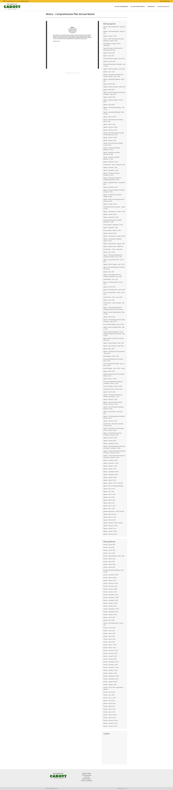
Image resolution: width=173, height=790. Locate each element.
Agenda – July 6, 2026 (108, 55)
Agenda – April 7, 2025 (109, 371)
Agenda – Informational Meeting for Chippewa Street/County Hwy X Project (113, 308)
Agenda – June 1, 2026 (108, 72)
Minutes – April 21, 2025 (109, 639)
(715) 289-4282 (166, 1)
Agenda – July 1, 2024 (108, 491)
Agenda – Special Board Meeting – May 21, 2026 (114, 80)
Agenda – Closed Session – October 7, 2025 (114, 211)
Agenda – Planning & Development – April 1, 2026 (113, 108)
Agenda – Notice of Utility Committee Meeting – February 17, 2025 (112, 403)
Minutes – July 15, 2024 (109, 692)
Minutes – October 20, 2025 (110, 603)
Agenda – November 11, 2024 (110, 463)
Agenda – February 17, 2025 (110, 399)
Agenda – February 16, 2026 (110, 127)
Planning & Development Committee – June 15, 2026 (114, 65)
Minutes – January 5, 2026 (109, 592)
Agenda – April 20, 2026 (109, 97)
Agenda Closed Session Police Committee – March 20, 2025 (114, 375)
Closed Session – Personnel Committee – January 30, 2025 (113, 424)
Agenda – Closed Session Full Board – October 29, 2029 (112, 195)
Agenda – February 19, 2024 (110, 525)
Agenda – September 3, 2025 (110, 227)
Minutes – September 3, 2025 (110, 611)
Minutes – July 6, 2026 (108, 547)
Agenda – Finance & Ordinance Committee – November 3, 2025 (114, 191)
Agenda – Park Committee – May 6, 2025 (113, 346)
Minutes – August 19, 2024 (110, 681)
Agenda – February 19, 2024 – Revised (112, 523)
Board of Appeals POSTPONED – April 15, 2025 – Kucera (113, 364)
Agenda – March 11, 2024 (109, 517)
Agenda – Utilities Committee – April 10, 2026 (113, 101)
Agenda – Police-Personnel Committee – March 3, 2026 (113, 120)
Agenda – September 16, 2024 (110, 471)
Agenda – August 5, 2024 (109, 480)
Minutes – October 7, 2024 (110, 673)
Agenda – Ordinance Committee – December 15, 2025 (111, 158)
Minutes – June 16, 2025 (109, 627)
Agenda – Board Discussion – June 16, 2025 (114, 289)
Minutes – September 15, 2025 (111, 609)
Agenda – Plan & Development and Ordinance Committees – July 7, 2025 (112, 275)
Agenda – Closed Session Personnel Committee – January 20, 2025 (112, 434)
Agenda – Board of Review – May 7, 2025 (113, 343)
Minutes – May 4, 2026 (109, 561)
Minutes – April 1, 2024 (109, 712)
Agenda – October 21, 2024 (110, 466)
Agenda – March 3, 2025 (109, 392)
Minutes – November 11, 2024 (111, 667)
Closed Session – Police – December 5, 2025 (114, 164)
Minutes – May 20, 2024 (109, 703)
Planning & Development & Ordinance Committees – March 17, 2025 (112, 382)
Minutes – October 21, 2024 (110, 670)
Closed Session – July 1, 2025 (110, 279)
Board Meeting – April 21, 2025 (111, 356)
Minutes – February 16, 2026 (110, 583)
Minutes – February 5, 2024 (110, 723)
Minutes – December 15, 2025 (110, 575)
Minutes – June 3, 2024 (109, 700)
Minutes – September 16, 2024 (111, 676)
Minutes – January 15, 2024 (110, 726)
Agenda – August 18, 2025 (109, 233)
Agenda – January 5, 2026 (109, 140)
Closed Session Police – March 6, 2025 (112, 389)
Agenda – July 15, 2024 (109, 488)
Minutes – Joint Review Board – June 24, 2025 (113, 624)
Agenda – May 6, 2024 (108, 503)
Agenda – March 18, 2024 (109, 514)
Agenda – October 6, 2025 (109, 214)
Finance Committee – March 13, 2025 (112, 386)
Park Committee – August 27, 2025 (112, 230)
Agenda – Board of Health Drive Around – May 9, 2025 (113, 339)
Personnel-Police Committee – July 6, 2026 (114, 58)
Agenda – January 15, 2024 (110, 531)
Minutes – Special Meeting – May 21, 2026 (113, 556)
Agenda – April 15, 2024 (109, 505)
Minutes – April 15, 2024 (109, 709)
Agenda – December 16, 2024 (110, 443)
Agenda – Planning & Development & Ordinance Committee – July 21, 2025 (112, 256)
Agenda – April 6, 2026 (109, 104)
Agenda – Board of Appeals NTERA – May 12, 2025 (113, 328)
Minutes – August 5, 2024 (109, 684)
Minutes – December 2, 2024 (110, 664)
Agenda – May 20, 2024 (109, 500)
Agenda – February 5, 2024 (110, 534)
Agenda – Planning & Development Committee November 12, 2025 (112, 178)
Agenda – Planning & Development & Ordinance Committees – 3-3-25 (112, 395)
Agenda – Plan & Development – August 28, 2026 (114, 27)
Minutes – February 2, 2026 (110, 586)
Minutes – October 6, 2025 (110, 606)
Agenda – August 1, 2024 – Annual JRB (113, 483)
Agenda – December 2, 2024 (110, 460)
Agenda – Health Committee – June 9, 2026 (114, 69)
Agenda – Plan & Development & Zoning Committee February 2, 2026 (113, 133)
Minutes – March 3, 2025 (109, 647)
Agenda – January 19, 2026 (110, 137)
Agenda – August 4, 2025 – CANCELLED (113, 246)
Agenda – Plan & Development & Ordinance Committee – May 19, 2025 (114, 320)
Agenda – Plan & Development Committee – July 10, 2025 (114, 268)
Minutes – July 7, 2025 (108, 620)
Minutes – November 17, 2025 (111, 597)
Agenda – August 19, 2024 (109, 477)
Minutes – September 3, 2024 (110, 679)
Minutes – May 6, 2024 (109, 706)
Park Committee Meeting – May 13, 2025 (113, 324)
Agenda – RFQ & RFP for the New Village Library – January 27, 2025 (113, 429)
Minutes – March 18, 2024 (109, 715)
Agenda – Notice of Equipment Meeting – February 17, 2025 (113, 408)
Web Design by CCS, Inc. (122, 788)
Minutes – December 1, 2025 (110, 594)
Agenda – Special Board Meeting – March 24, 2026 (113, 113)
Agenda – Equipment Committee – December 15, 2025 (111, 153)
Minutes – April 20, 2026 (109, 564)
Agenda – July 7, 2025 (108, 272)
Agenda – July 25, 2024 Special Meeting (113, 486)
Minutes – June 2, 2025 (109, 630)
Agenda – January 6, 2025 (109, 440)
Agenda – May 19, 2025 (109, 317)
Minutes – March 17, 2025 (109, 645)
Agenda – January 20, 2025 (110, 438)
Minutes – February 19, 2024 (110, 720)
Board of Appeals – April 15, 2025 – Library (114, 368)
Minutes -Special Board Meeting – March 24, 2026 (113, 571)
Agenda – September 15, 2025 (110, 217)
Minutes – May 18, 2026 (109, 559)
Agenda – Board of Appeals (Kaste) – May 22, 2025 (113, 313)
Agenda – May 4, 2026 (108, 89)
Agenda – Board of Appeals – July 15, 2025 (114, 264)
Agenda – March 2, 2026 (109, 124)
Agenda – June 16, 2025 (109, 287)
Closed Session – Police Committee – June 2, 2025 (113, 303)
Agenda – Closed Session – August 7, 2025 (114, 243)
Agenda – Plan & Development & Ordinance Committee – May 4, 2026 (114, 93)
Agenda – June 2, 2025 (108, 300)
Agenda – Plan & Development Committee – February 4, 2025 (114, 417)
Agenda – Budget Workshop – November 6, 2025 (114, 183)
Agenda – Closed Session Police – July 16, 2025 (113, 260)
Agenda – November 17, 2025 (110, 170)
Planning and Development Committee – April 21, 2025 (113, 360)
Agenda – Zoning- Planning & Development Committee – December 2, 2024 (114, 452)
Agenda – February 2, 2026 (110, 130)
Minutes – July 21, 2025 (109, 617)
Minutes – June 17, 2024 (109, 697)
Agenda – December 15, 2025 (110, 162)
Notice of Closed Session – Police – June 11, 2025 (114, 293)
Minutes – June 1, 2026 (109, 553)
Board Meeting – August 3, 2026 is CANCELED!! (112, 44)
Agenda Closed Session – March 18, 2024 (113, 511)
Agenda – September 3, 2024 (110, 474)
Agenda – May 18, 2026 (109, 84)
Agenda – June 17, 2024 (109, 494)
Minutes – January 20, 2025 (110, 656)
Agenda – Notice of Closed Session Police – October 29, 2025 (114, 200)
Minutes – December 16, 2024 (110, 662)
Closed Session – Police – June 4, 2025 (112, 297)
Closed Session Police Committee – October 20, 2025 (114, 207)
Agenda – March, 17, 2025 (109, 378)
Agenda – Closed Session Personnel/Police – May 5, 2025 (114, 352)
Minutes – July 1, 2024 (108, 695)
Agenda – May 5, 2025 (108, 348)
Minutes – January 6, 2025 (109, 659)
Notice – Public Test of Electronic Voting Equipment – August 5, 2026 (113, 39)
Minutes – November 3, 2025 (110, 600)
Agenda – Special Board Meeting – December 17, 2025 (112, 148)
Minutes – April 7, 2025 (109, 642)
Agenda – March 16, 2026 (109, 117)
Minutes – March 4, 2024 (109, 717)
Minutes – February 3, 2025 (110, 653)
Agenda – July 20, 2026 (109, 53)
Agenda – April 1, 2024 (109, 508)
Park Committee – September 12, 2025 (113, 224)
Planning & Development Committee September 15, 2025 (112, 221)
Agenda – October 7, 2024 (109, 469)
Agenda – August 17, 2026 (109, 36)
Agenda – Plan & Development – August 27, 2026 (114, 32)
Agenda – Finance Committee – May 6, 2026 (114, 87)
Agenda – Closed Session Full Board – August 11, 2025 (112, 240)
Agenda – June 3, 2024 (108, 497)
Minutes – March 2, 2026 (109, 580)
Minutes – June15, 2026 (109, 550)
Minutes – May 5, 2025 (109, 636)
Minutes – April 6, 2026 (109, 567)
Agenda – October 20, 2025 (110, 204)
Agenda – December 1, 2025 (110, 167)
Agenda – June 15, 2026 (109, 61)
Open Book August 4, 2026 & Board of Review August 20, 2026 (113, 49)
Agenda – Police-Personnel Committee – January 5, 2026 (113, 144)
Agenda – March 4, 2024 (109, 520)
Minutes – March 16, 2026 (109, 577)
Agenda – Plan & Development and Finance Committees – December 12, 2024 (114, 447)
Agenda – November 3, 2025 (110, 187)
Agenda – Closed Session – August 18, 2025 (114, 236)
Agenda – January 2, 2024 (109, 528)
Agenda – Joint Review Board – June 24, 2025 (113, 283)
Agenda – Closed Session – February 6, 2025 (113, 412)
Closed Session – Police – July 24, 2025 (112, 249)
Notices (70, 73)
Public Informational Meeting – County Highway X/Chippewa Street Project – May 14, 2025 (114, 333)
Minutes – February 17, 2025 (110, 650)
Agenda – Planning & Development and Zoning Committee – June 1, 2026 (113, 75)
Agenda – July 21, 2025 (109, 252)
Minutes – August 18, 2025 (110, 614)
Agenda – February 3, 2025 (110, 421)
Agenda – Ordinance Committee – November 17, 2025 (111, 174)
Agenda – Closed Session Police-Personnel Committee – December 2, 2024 (114, 456)
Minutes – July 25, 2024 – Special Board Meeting (113, 688)
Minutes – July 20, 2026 (109, 544)
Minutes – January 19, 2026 (110, 589)
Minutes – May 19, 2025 (109, 633)
